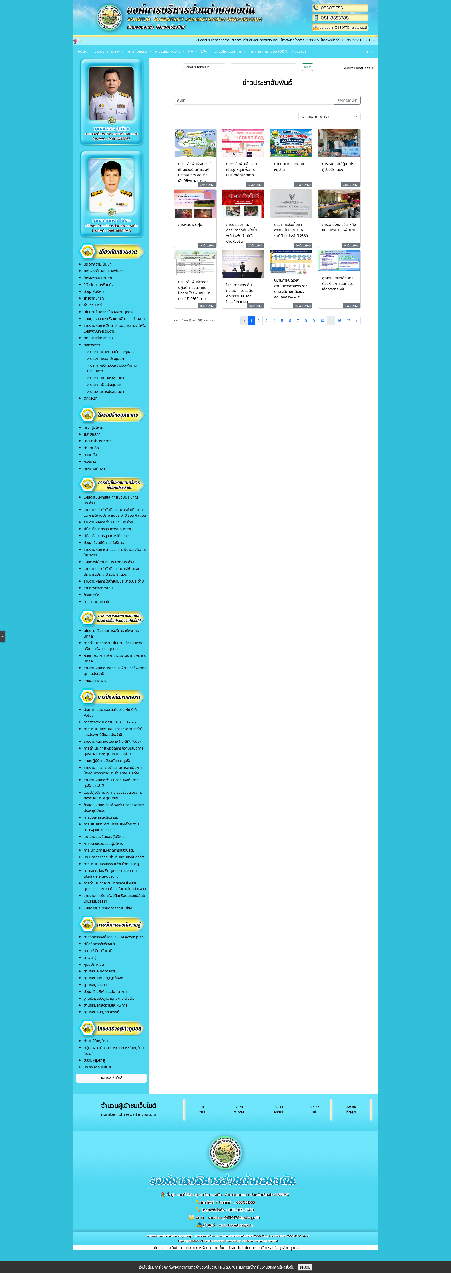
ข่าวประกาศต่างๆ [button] (107, 51)
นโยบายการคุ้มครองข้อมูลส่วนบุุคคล (271, 1247)
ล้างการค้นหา (347, 100)
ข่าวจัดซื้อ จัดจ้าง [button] (168, 51)
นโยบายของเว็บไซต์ (167, 1247)
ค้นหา (307, 67)
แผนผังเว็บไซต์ (111, 1078)
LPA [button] (204, 51)
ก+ (367, 51)
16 (339, 320)
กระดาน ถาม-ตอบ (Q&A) (268, 51)
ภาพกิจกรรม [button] (138, 51)
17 (348, 320)
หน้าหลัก (84, 51)
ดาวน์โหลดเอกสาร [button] (229, 51)
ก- (372, 52)
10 (322, 320)
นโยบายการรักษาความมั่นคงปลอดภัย (212, 1247)
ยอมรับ (304, 1267)
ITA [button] (191, 51)
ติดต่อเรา (299, 51)
